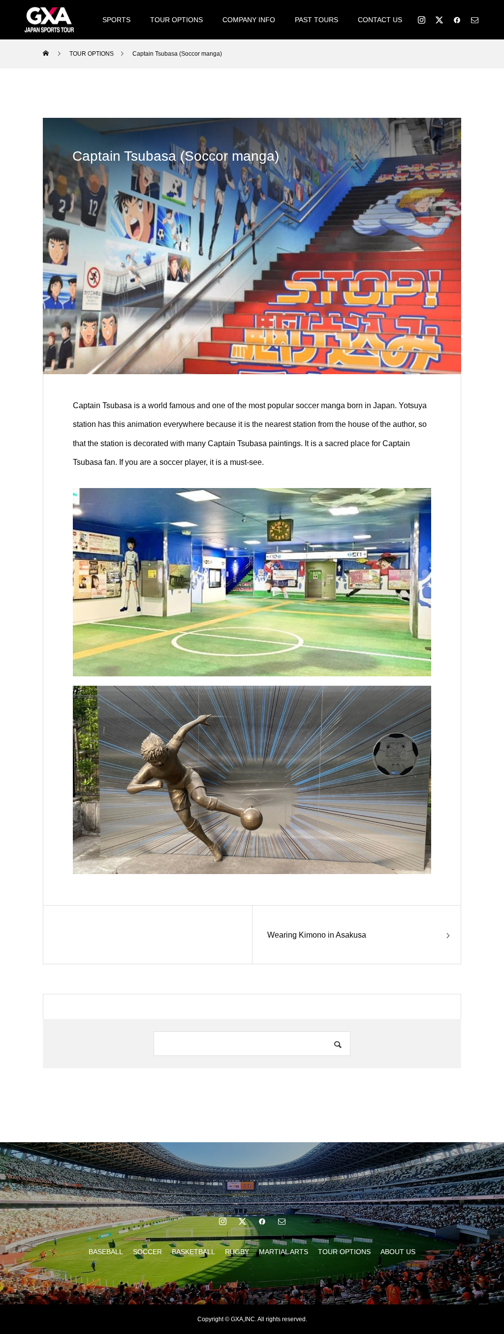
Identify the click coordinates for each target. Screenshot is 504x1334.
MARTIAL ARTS (283, 1252)
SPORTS (116, 20)
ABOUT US (397, 1252)
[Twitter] (439, 20)
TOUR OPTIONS (176, 20)
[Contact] (474, 20)
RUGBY (237, 1252)
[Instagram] (421, 20)
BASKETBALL (193, 1252)
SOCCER (147, 1252)
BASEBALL (106, 1252)
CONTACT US (380, 20)
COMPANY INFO (248, 20)
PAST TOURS (316, 20)
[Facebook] (457, 20)
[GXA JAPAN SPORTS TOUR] (49, 19)
